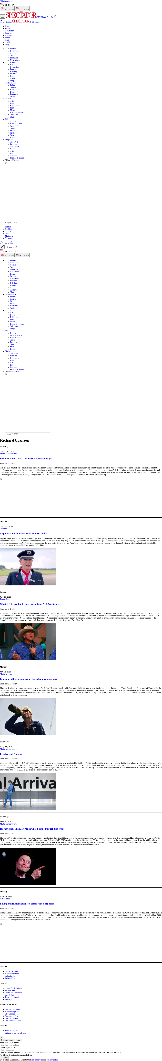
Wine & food (15, 126)
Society (13, 87)
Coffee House (10, 83)
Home (7, 26)
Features (13, 144)
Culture (13, 53)
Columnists (14, 146)
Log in (19, 1040)
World (12, 90)
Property (13, 130)
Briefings (8, 35)
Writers (8, 28)
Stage (12, 117)
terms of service (36, 1060)
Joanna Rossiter (6, 599)
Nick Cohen (5, 899)
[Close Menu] (2, 247)
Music (12, 110)
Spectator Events (11, 1018)
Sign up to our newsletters (15, 1033)
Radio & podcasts (17, 112)
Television (14, 115)
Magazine (14, 58)
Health (12, 137)
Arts (12, 101)
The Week (14, 142)
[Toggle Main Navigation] (2, 16)
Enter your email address (10, 1042)
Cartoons (13, 155)
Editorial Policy (11, 978)
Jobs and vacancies (12, 997)
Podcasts (8, 33)
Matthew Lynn (6, 674)
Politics (13, 49)
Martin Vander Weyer (8, 454)
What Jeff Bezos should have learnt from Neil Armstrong (29, 604)
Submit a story (11, 976)
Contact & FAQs (12, 971)
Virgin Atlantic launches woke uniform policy (23, 533)
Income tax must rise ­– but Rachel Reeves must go (26, 458)
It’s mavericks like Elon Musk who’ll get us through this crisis (32, 828)
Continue (4, 1057)
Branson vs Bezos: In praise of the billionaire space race (28, 679)
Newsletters (9, 31)
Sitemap (8, 999)
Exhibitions (14, 105)
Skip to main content (8, 1)
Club (7, 40)
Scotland (13, 96)
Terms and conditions (13, 993)
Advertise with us (12, 974)
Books (12, 103)
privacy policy (52, 1060)
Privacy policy (11, 990)
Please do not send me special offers (17, 1055)
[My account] (54, 17)
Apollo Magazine (12, 1011)
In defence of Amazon (11, 754)
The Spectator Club (13, 1021)
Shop (7, 44)
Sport (12, 133)
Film (12, 108)
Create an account (7, 1040)
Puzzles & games (17, 158)
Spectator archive (12, 1016)
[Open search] (1, 244)
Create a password (7, 1047)
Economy (14, 94)
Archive (8, 42)
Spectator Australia (12, 1009)
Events (8, 38)
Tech (12, 55)
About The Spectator (13, 988)
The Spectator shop (13, 1014)
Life (6, 119)
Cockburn (14, 51)
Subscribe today (11, 1031)
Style (12, 135)
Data (12, 92)
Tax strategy (10, 995)
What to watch (16, 124)
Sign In (50, 17)
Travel (12, 128)
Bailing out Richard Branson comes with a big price (27, 903)
